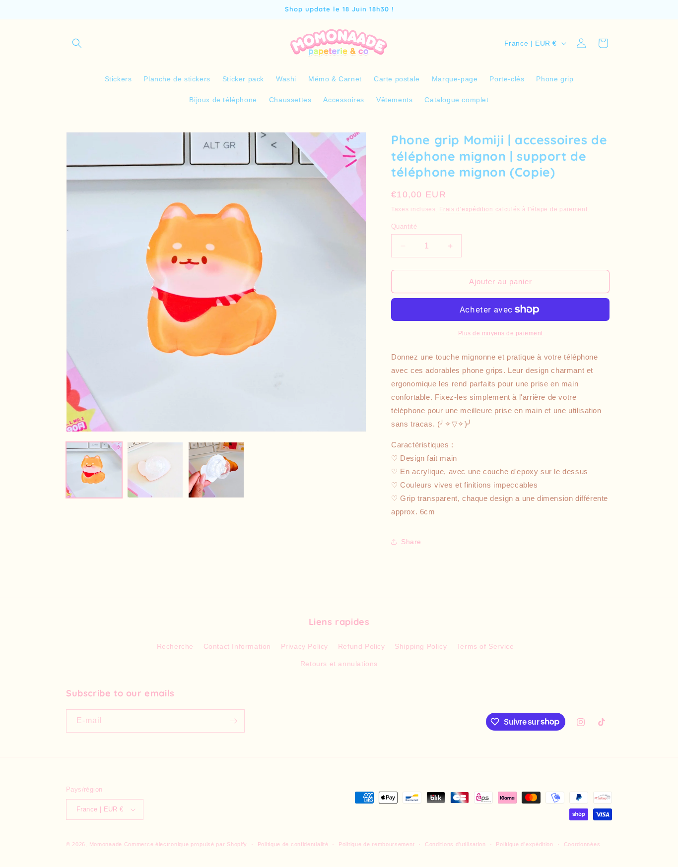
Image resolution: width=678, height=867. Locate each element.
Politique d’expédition (524, 844)
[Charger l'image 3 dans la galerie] (216, 470)
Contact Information (237, 646)
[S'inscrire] (233, 721)
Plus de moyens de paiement (500, 333)
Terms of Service (485, 646)
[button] (77, 43)
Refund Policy (361, 646)
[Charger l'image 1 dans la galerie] (94, 470)
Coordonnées (582, 844)
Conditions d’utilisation (455, 844)
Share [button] (411, 542)
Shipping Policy (421, 646)
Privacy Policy (304, 646)
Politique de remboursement (376, 844)
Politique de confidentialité (293, 844)
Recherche (175, 646)
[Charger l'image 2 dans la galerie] (155, 470)
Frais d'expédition (466, 209)
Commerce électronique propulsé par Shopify (185, 844)
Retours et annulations (339, 664)
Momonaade (105, 844)
